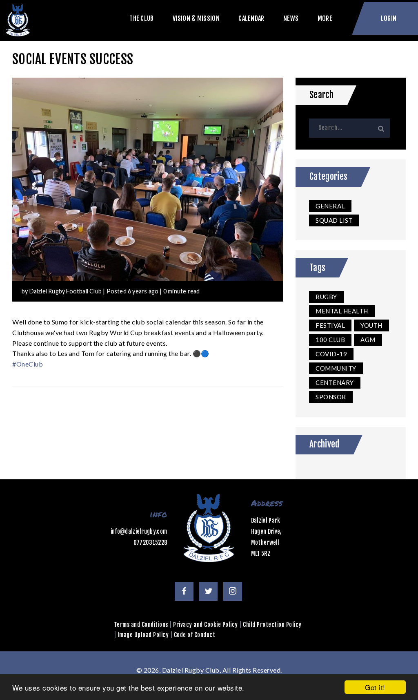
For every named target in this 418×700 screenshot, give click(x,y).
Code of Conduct (195, 634)
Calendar (251, 19)
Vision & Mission (196, 19)
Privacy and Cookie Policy (205, 624)
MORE (325, 19)
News (290, 19)
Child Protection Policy (272, 624)
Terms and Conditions (141, 624)
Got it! (375, 687)
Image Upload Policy (143, 634)
